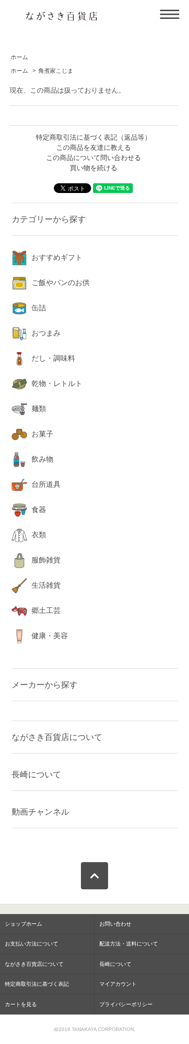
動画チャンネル (40, 812)
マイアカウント (118, 984)
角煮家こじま (55, 70)
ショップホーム (23, 924)
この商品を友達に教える (93, 147)
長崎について (36, 774)
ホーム (19, 57)
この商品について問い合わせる (93, 157)
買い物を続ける (93, 168)
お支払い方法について (31, 944)
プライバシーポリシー (126, 1004)
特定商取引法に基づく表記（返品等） (93, 137)
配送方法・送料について (128, 944)
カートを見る (21, 1004)
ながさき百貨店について (57, 737)
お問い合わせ (115, 924)
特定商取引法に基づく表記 (37, 984)
